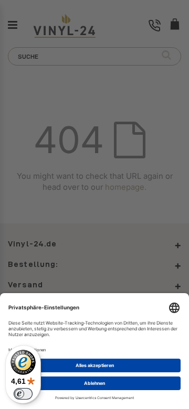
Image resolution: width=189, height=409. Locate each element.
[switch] (23, 394)
